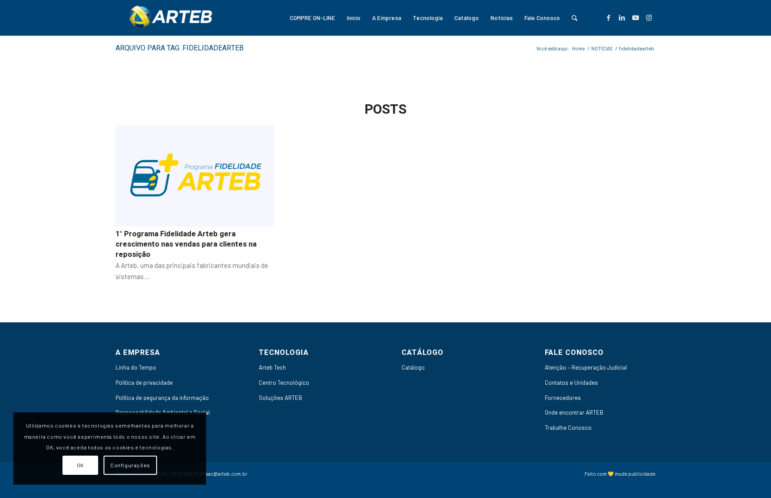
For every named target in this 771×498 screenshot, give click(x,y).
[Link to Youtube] (635, 17)
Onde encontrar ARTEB (574, 412)
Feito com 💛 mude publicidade (619, 474)
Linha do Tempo (136, 367)
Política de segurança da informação (162, 397)
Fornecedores (563, 397)
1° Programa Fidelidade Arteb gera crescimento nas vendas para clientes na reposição (186, 244)
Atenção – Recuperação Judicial (586, 367)
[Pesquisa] (574, 18)
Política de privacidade (144, 382)
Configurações (130, 465)
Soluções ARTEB (280, 397)
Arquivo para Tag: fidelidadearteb (180, 48)
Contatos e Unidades (571, 382)
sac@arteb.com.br (226, 474)
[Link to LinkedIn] (622, 17)
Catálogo (413, 367)
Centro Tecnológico (284, 382)
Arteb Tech (272, 367)
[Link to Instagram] (648, 17)
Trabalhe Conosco (568, 427)
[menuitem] (312, 18)
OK (80, 465)
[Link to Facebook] (608, 17)
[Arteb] (169, 18)
